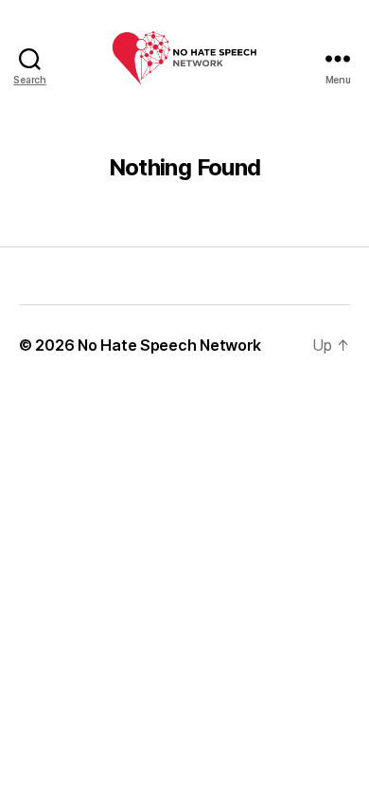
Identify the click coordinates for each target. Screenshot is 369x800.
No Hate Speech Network (169, 345)
